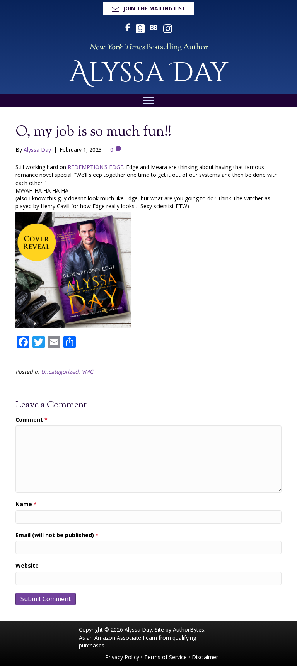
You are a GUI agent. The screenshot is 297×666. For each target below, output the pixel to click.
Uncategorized (60, 371)
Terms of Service (165, 657)
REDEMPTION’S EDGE (95, 167)
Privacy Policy (122, 657)
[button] (148, 8)
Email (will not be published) (57, 535)
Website (27, 565)
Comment (31, 419)
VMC (87, 371)
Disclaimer (205, 657)
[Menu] (148, 100)
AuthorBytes (188, 629)
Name (26, 504)
